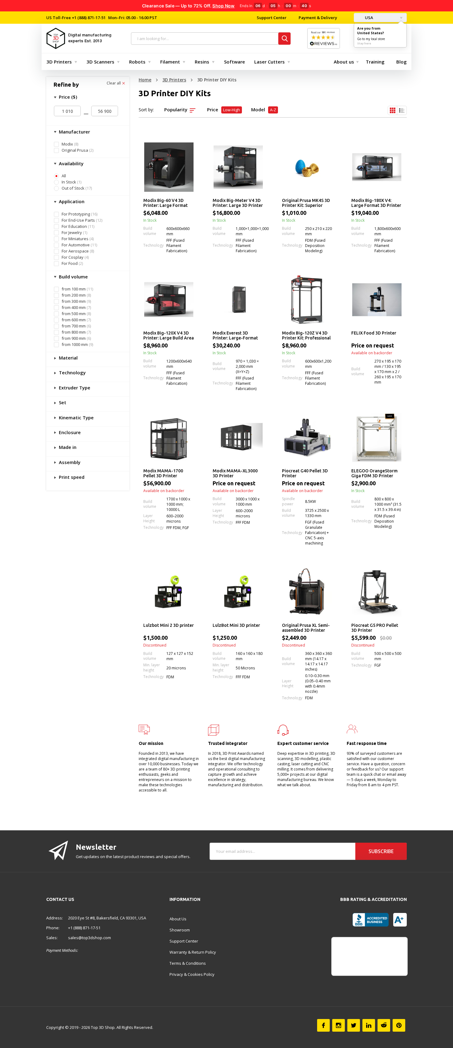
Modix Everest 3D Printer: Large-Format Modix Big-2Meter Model (235, 336)
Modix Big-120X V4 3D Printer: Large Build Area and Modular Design (168, 336)
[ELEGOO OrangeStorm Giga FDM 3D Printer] (376, 437)
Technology (72, 372)
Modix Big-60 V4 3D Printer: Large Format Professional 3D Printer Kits (167, 203)
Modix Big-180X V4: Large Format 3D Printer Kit (376, 203)
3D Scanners (100, 62)
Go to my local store (371, 38)
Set (62, 402)
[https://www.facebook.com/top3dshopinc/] (323, 1025)
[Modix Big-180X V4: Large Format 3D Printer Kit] (376, 167)
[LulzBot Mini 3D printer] (238, 592)
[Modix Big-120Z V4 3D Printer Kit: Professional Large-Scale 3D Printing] (307, 299)
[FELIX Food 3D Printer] (376, 299)
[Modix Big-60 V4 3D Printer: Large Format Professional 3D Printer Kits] (168, 167)
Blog (401, 62)
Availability (71, 163)
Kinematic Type (76, 417)
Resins (202, 62)
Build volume (73, 276)
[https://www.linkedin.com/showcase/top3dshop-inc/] (368, 1025)
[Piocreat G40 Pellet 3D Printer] (307, 437)
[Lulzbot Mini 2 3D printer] (168, 592)
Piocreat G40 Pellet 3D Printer (305, 473)
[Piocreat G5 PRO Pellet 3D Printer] (376, 592)
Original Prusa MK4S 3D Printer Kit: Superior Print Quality (306, 203)
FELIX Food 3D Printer (373, 333)
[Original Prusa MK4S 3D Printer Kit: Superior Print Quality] (307, 167)
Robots (137, 62)
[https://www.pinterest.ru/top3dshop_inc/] (399, 1025)
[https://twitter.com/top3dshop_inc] (353, 1025)
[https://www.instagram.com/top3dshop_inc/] (338, 1025)
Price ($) (67, 97)
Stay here (364, 43)
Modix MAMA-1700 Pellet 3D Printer (163, 473)
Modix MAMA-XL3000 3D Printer (235, 473)
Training (375, 62)
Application (71, 201)
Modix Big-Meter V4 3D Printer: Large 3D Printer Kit (238, 203)
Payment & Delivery (318, 17)
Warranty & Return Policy (192, 952)
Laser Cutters (269, 62)
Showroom (179, 930)
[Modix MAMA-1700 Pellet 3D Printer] (168, 437)
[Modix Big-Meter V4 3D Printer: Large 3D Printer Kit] (238, 167)
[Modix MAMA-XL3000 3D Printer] (238, 437)
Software (234, 62)
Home (145, 80)
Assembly (69, 462)
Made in (67, 447)
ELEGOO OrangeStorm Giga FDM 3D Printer (374, 473)
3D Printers (59, 62)
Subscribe (381, 851)
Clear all (114, 83)
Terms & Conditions (187, 963)
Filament (170, 62)
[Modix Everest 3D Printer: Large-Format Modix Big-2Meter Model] (238, 299)
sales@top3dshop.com (89, 937)
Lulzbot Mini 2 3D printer (168, 625)
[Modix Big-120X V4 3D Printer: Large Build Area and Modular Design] (168, 299)
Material (68, 358)
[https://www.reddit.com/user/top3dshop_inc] (383, 1025)
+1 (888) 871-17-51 (88, 17)
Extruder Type (74, 387)
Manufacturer (74, 132)
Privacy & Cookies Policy (191, 974)
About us (344, 62)
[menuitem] (60, 61)
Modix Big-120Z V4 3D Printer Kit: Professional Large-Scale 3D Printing (306, 336)
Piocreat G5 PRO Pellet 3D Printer (374, 628)
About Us (177, 919)
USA (368, 17)
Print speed (71, 477)
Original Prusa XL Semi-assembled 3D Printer (306, 628)
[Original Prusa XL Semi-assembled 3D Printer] (307, 592)
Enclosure (69, 432)
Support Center (272, 17)
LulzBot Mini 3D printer (236, 625)
